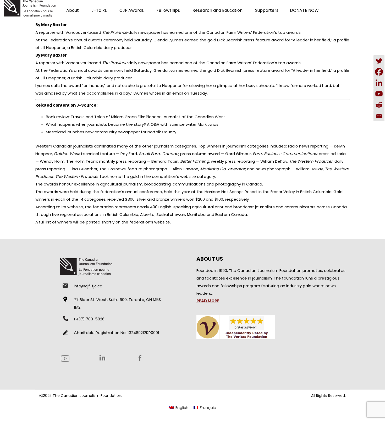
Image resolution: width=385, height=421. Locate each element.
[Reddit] (378, 104)
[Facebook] (378, 71)
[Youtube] (378, 93)
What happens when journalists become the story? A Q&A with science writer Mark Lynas (132, 124)
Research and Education (217, 10)
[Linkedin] (378, 82)
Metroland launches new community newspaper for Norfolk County (111, 132)
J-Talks (99, 10)
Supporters (266, 10)
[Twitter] (378, 60)
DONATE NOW (304, 10)
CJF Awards (131, 10)
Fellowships (168, 10)
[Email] (378, 115)
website (162, 222)
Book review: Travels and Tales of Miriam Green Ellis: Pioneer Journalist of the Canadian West (135, 116)
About (72, 10)
